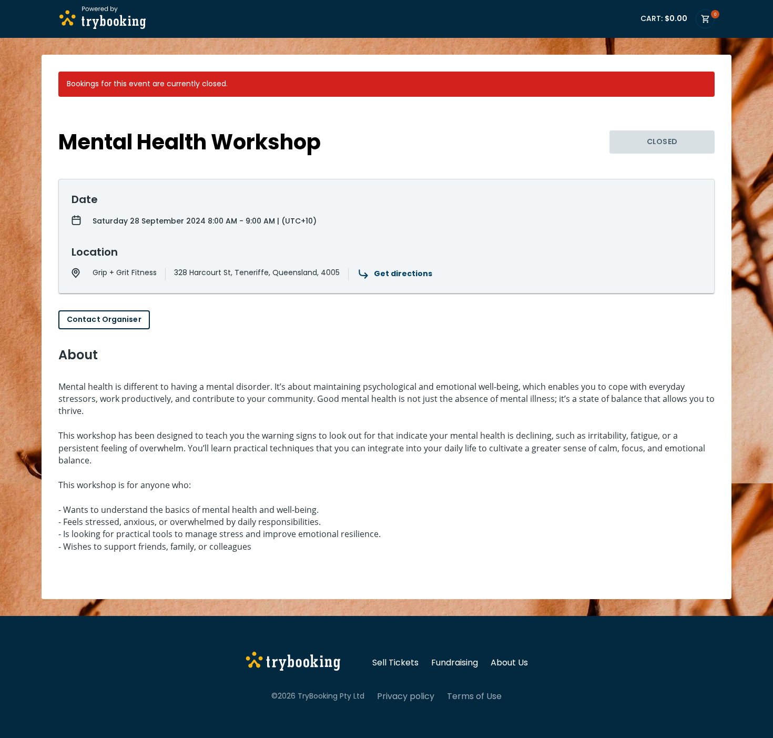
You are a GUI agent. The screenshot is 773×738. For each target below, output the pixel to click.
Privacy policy (405, 696)
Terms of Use (474, 696)
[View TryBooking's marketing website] (293, 663)
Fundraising (454, 663)
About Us (509, 663)
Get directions (403, 273)
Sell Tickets (395, 663)
